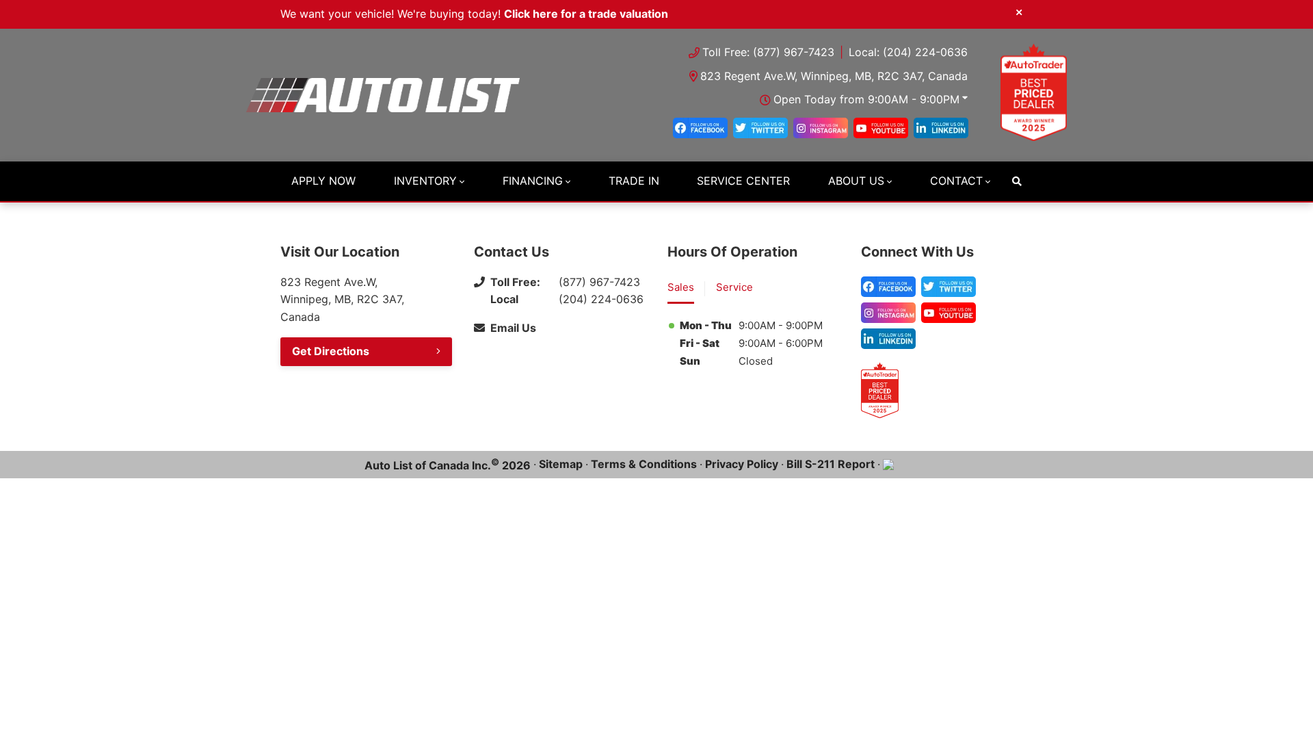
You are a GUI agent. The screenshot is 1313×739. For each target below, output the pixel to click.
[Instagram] (820, 128)
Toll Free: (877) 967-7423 (768, 52)
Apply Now (323, 180)
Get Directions (330, 351)
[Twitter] (760, 128)
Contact (956, 180)
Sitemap (561, 464)
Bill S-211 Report (830, 464)
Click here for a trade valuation (586, 14)
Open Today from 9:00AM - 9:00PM (866, 99)
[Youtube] (880, 128)
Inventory (425, 180)
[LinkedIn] (941, 128)
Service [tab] (734, 287)
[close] (1019, 11)
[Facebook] (700, 128)
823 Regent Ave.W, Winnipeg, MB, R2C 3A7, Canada (834, 76)
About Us (856, 180)
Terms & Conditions (644, 464)
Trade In (634, 180)
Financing (533, 180)
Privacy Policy (741, 464)
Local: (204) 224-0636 (908, 52)
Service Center (743, 180)
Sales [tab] (680, 287)
